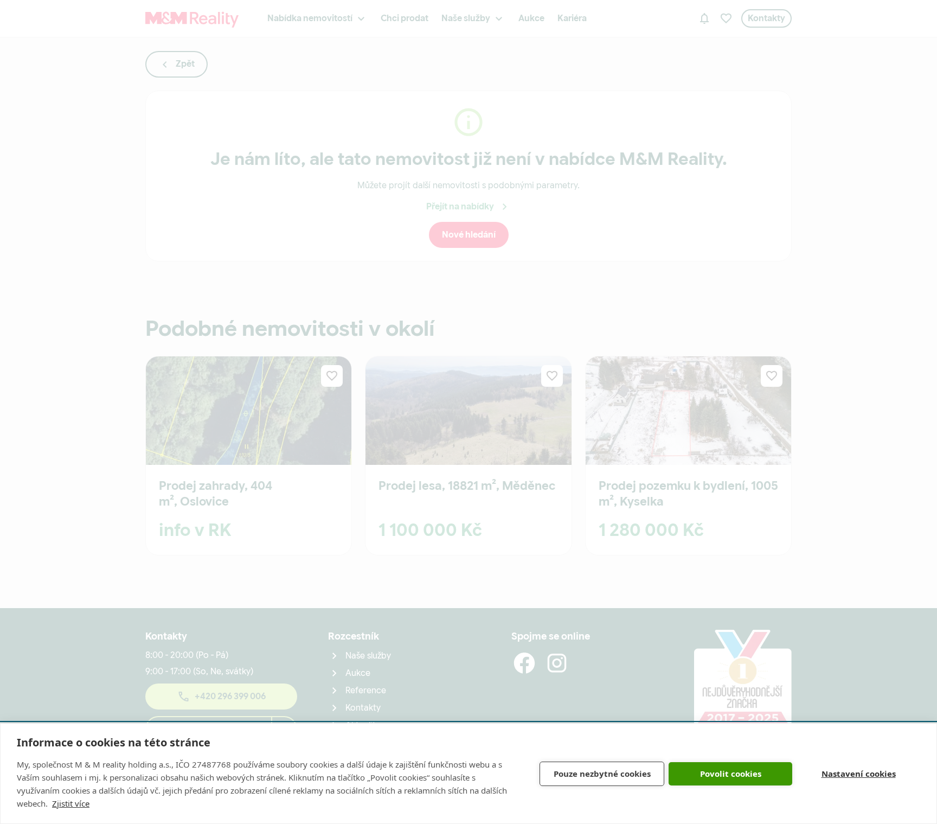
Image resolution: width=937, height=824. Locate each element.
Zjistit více (70, 803)
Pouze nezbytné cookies (602, 773)
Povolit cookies (730, 773)
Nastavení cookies (859, 773)
